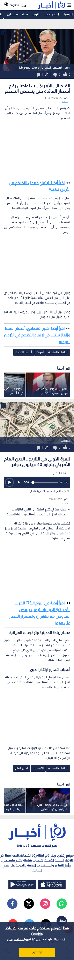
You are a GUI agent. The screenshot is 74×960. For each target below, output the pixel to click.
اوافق (37, 952)
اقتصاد (65, 101)
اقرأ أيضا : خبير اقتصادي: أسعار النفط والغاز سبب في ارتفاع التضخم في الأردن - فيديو (37, 335)
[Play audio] (9, 482)
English (14, 5)
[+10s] (66, 482)
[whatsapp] (62, 903)
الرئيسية (68, 14)
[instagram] (45, 903)
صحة (25, 14)
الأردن (35, 14)
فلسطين (12, 14)
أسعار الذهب (51, 14)
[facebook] (12, 903)
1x (19, 482)
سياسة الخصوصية (18, 939)
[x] (29, 903)
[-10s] (61, 482)
